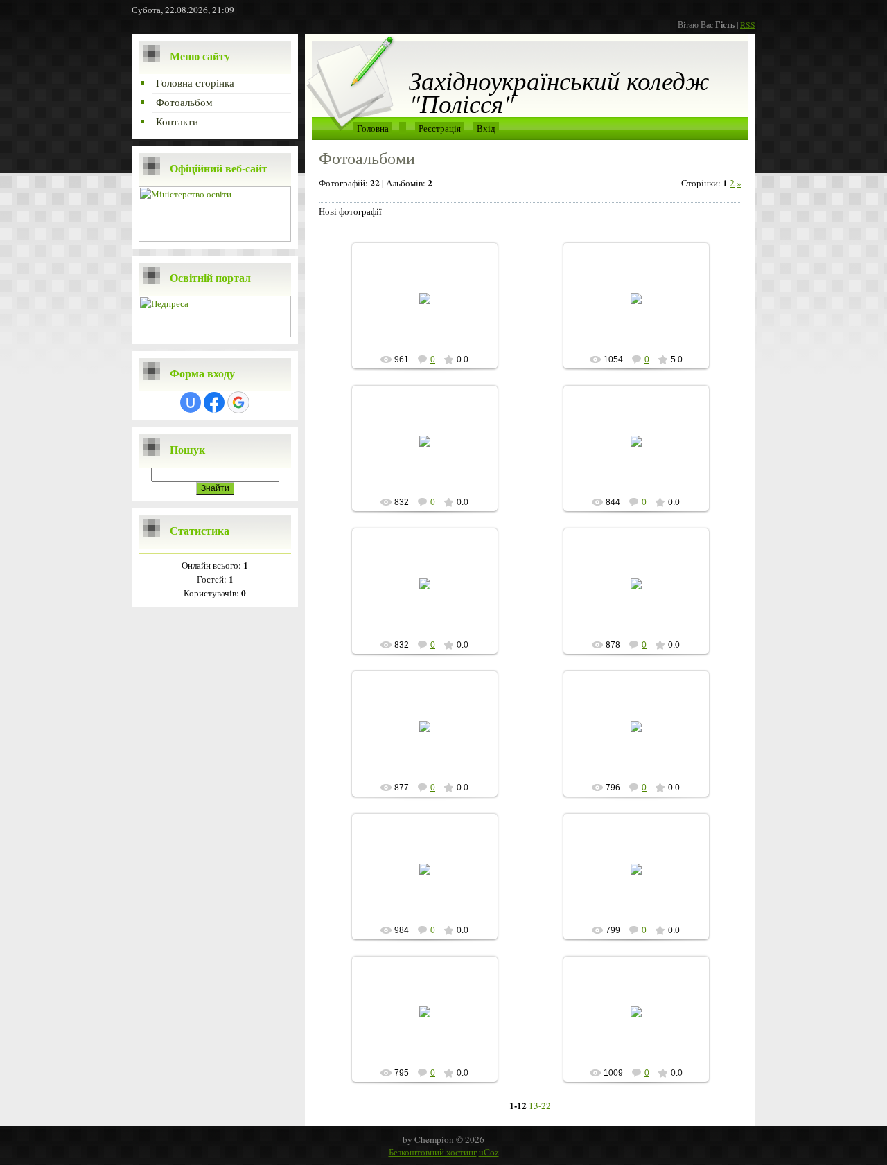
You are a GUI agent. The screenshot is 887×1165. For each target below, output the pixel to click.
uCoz (489, 1152)
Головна (373, 128)
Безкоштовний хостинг (433, 1152)
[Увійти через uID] (190, 402)
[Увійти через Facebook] (214, 402)
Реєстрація (440, 128)
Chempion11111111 (431, 309)
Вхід (486, 128)
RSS (747, 24)
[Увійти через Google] (238, 402)
